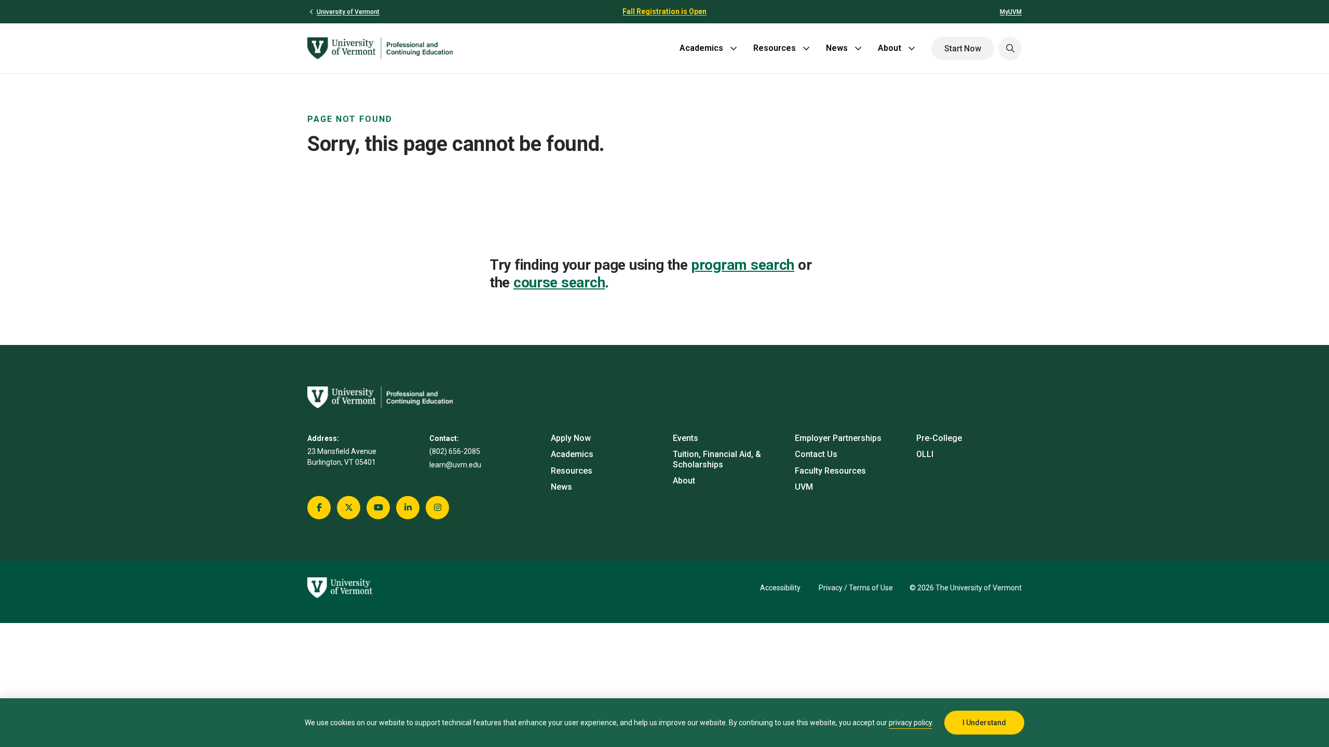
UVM (804, 487)
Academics (701, 48)
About (889, 48)
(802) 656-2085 (454, 451)
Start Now (962, 48)
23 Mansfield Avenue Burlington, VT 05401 (341, 456)
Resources (774, 48)
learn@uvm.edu (455, 465)
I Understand (984, 722)
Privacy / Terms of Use (856, 588)
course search (559, 282)
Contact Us (816, 454)
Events (685, 438)
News (837, 48)
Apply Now (571, 438)
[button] (1010, 48)
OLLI (924, 454)
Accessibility (780, 588)
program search (742, 264)
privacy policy (910, 722)
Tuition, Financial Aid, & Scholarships (717, 459)
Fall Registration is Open (664, 11)
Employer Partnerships (838, 438)
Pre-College (939, 438)
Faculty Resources (830, 471)
